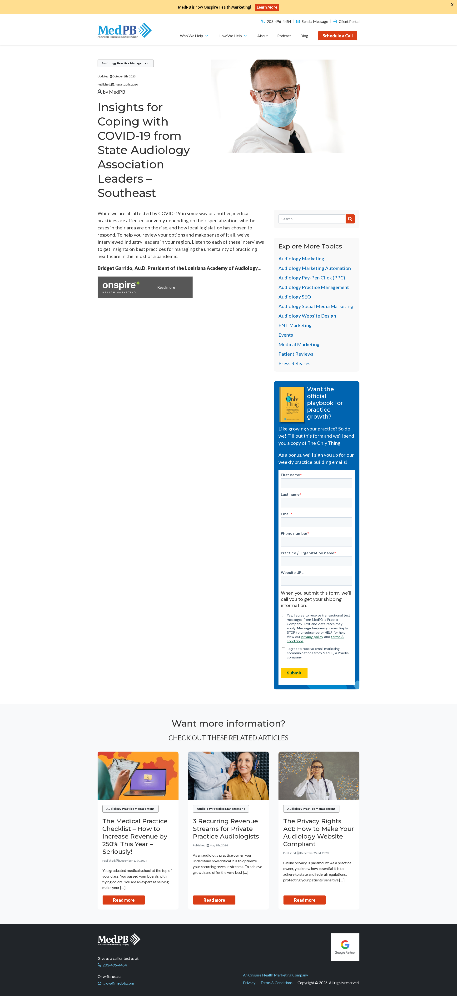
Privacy (249, 982)
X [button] (452, 4)
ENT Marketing (295, 325)
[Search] (312, 218)
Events (285, 335)
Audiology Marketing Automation (314, 268)
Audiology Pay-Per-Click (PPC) (311, 277)
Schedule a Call (338, 35)
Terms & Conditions (276, 982)
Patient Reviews (295, 354)
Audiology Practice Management (126, 63)
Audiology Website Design (307, 316)
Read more (124, 900)
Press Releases (294, 363)
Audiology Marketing (301, 258)
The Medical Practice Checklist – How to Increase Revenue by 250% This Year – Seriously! (135, 836)
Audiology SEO (294, 296)
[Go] (350, 218)
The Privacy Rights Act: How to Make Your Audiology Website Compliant (318, 832)
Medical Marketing (298, 344)
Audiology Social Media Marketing (315, 306)
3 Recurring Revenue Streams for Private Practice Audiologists (226, 828)
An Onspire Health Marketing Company (275, 975)
